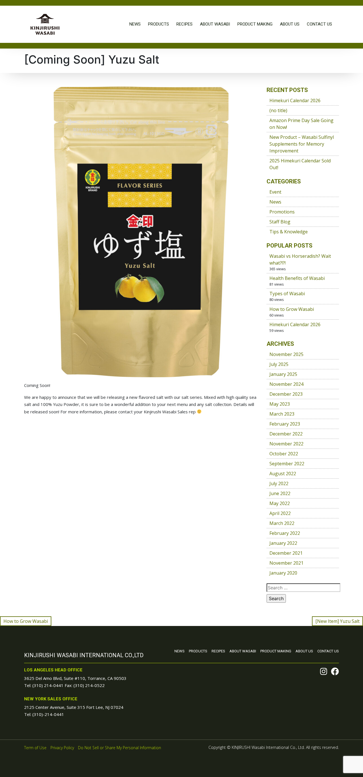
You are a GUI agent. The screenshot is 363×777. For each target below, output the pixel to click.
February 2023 (284, 424)
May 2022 (279, 503)
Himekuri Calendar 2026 (294, 100)
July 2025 (278, 364)
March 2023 (281, 414)
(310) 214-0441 (48, 685)
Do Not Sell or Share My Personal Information (119, 747)
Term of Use (35, 747)
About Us (289, 24)
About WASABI (215, 24)
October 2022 (283, 454)
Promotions (282, 212)
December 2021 (286, 553)
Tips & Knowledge (288, 232)
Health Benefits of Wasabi (297, 278)
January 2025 (283, 374)
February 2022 (284, 533)
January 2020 (283, 573)
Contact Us (319, 24)
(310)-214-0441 (48, 714)
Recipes (184, 24)
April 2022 (280, 513)
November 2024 (286, 384)
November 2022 (286, 444)
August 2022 (282, 473)
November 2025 (286, 354)
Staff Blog (279, 222)
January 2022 (283, 543)
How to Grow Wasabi (291, 309)
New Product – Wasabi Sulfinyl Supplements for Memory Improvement (301, 144)
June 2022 (279, 493)
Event (275, 192)
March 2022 (281, 523)
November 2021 (286, 563)
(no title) (278, 110)
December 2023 (286, 394)
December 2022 (286, 434)
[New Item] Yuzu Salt (337, 621)
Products (158, 24)
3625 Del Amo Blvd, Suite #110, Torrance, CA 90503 (75, 678)
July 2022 (278, 483)
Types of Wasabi (287, 293)
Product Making (255, 24)
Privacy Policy (62, 747)
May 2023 (279, 404)
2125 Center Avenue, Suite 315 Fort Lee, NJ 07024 (73, 707)
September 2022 (286, 463)
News (135, 24)
